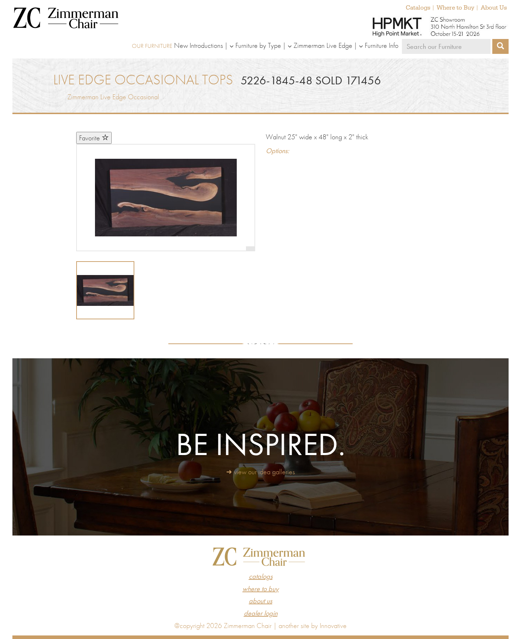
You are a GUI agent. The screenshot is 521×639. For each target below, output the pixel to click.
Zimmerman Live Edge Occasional (113, 96)
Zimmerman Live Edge (322, 45)
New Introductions (198, 45)
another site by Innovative (313, 625)
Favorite (90, 137)
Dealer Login (261, 613)
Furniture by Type (258, 45)
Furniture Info (381, 45)
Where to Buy (455, 8)
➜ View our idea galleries (260, 471)
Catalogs (418, 8)
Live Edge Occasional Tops (143, 80)
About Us (494, 8)
